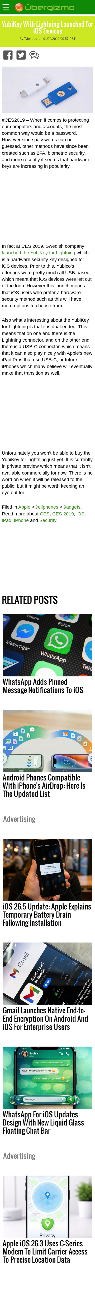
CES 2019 (63, 513)
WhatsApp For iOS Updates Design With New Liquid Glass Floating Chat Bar (43, 1122)
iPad (6, 520)
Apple (24, 507)
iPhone (21, 520)
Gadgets (71, 507)
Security (47, 520)
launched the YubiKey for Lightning (38, 252)
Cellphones (46, 507)
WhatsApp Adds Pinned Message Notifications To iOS (43, 685)
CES (45, 513)
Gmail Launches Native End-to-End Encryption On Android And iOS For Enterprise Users (45, 1018)
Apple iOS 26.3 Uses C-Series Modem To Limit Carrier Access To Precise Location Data (45, 1251)
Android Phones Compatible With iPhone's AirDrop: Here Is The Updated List (44, 785)
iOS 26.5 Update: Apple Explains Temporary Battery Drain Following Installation (47, 914)
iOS (80, 513)
